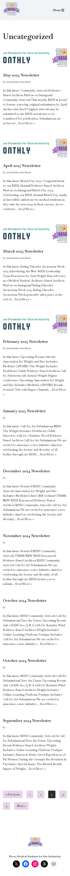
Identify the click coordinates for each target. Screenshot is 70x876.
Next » (21, 806)
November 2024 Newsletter (26, 535)
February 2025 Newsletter (25, 341)
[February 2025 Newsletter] (35, 324)
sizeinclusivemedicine (18, 81)
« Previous (13, 794)
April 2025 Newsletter (22, 165)
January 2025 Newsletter (24, 410)
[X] (16, 863)
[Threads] (44, 863)
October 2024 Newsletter (24, 600)
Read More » (26, 123)
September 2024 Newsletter (27, 720)
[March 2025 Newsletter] (35, 234)
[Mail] (53, 863)
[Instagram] (35, 863)
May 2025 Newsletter (21, 75)
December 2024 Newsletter (26, 470)
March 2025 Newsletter (23, 251)
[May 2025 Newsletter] (35, 58)
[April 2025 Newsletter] (35, 148)
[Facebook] (25, 863)
